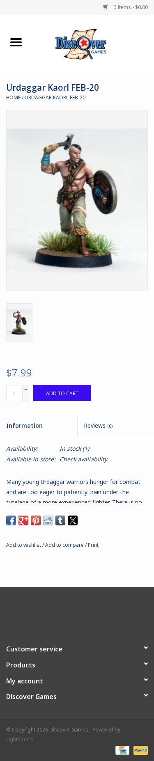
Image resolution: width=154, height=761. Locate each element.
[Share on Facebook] (11, 520)
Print (93, 544)
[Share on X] (73, 520)
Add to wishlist (24, 544)
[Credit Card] (122, 749)
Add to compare (65, 544)
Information (24, 425)
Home (13, 97)
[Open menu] (16, 42)
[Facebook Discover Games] (77, 612)
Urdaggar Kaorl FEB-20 (55, 97)
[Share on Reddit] (48, 520)
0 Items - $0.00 (130, 7)
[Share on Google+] (23, 520)
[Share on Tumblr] (60, 520)
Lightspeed (19, 739)
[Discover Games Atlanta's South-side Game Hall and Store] (93, 43)
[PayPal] (139, 749)
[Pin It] (36, 520)
